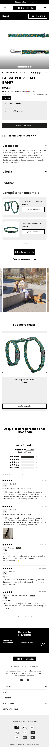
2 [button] (21, 616)
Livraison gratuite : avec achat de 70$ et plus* (24, 2)
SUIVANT (42, 644)
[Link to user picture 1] (8, 533)
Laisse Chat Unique (12, 104)
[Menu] (4, 8)
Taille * (5, 94)
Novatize (36, 744)
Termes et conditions (19, 721)
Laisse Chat (8, 73)
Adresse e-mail (27, 643)
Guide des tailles (40, 95)
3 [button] (25, 616)
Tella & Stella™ (20, 744)
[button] (36, 73)
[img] (7, 481)
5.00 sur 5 (30, 450)
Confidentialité (32, 721)
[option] (24, 2)
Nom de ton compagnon (8, 642)
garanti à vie (30, 136)
